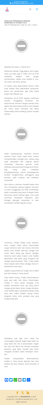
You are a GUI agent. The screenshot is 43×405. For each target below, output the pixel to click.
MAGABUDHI (25, 397)
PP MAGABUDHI (14, 25)
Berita (35, 25)
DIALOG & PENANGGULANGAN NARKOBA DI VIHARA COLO (17, 22)
